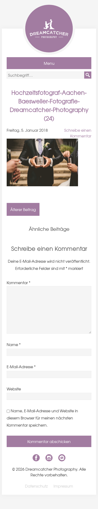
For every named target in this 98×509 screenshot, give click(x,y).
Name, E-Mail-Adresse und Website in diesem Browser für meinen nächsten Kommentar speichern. (42, 418)
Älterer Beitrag (23, 209)
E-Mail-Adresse (21, 366)
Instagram (49, 457)
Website (14, 389)
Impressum (63, 486)
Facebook (36, 457)
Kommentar (18, 282)
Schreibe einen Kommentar (77, 133)
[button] (87, 75)
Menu (49, 63)
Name (14, 344)
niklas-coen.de (61, 457)
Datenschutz (36, 486)
